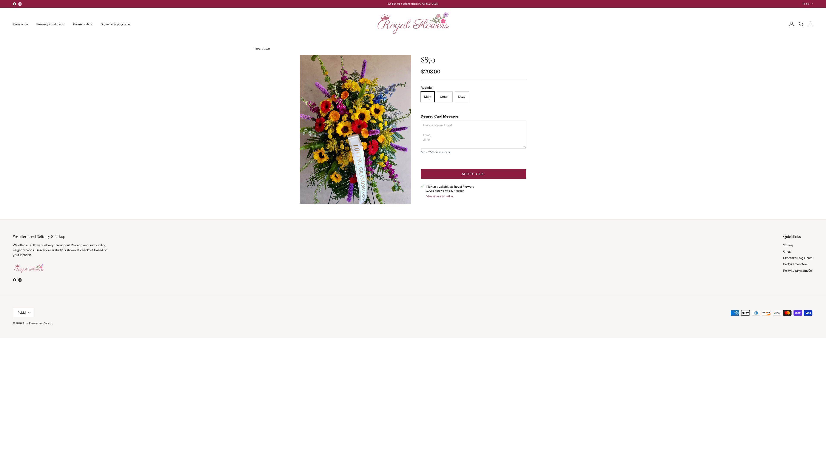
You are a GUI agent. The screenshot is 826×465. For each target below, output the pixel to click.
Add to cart (473, 174)
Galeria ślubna (82, 24)
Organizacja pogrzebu (115, 24)
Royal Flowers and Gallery (37, 323)
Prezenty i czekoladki (50, 24)
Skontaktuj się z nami (798, 258)
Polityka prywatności (797, 270)
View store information (439, 196)
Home (257, 49)
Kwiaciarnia (20, 24)
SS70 (267, 49)
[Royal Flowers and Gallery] (413, 24)
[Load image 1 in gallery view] (355, 129)
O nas (787, 251)
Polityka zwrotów (795, 264)
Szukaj (788, 245)
